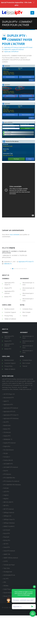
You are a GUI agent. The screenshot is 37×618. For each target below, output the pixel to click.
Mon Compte (26, 312)
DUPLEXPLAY (14, 51)
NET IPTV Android (8, 509)
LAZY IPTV (6, 491)
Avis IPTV (6, 422)
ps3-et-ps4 (6, 530)
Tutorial (25, 316)
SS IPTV (5, 561)
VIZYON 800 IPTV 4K (9, 575)
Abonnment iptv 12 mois (28, 284)
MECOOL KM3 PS (8, 502)
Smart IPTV (6, 547)
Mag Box (5, 498)
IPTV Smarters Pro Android (11, 481)
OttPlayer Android (8, 512)
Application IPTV (8, 404)
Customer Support (10, 312)
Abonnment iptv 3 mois (28, 300)
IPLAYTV (5, 470)
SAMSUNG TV (8, 263)
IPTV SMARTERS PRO (9, 477)
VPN (4, 582)
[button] (11, 269)
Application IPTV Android (11, 47)
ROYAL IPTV (6, 540)
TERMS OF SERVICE (10, 319)
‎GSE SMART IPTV (8, 464)
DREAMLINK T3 (7, 439)
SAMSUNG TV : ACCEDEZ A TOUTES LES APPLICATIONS (14, 252)
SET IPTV (5, 544)
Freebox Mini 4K (8, 460)
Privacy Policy (9, 316)
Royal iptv (6, 537)
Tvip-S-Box (6, 568)
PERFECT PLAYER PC (9, 526)
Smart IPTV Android (9, 551)
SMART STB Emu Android (10, 558)
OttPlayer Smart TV (8, 519)
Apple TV (6, 401)
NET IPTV (6, 505)
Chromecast (7, 432)
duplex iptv (7, 51)
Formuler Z (6, 457)
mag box (6, 495)
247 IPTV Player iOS (9, 394)
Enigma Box (6, 446)
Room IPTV (6, 533)
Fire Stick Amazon (8, 450)
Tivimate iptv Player (9, 565)
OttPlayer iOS (7, 516)
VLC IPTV (5, 578)
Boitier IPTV (8, 297)
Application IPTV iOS (9, 411)
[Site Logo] (12, 12)
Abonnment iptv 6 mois (28, 294)
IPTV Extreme (7, 474)
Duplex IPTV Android (18, 49)
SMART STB (6, 554)
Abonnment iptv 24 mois (28, 289)
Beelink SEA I (7, 425)
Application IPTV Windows (11, 418)
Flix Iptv (5, 453)
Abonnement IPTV (8, 397)
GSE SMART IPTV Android (10, 467)
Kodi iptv (6, 488)
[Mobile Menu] (32, 12)
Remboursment (9, 309)
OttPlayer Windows (9, 523)
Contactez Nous (27, 309)
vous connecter (14, 234)
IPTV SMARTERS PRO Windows (12, 484)
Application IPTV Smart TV (26, 261)
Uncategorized (7, 571)
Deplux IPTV (7, 49)
